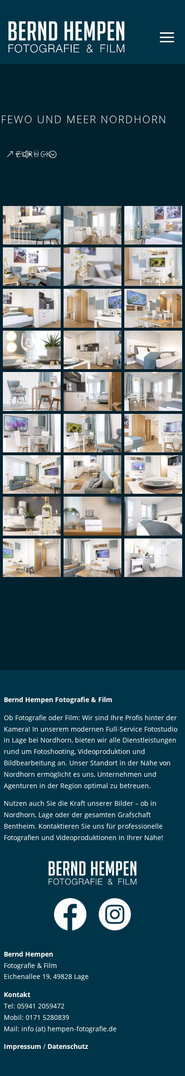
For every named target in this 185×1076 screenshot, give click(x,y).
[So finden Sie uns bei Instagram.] (114, 928)
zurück (33, 154)
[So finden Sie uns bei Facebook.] (70, 928)
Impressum (22, 1046)
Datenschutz (67, 1046)
